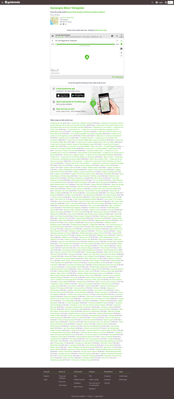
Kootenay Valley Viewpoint (72, 210)
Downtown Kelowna (117, 269)
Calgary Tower (68, 167)
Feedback (92, 389)
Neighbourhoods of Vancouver (79, 313)
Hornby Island (54, 349)
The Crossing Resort (65, 243)
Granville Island (82, 281)
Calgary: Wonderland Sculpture (68, 169)
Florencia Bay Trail (61, 343)
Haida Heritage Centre (110, 250)
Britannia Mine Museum (105, 313)
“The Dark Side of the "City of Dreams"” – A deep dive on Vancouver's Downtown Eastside (94, 163)
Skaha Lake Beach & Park (96, 262)
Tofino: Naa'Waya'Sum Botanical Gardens (81, 347)
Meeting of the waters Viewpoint (110, 216)
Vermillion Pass (94, 207)
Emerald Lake (99, 218)
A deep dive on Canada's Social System (108, 136)
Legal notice (99, 396)
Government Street (88, 320)
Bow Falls (80, 184)
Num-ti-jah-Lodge (86, 243)
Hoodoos (53, 195)
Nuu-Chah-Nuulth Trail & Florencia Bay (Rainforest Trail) (100, 341)
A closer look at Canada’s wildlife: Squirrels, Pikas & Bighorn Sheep (72, 144)
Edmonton (62, 165)
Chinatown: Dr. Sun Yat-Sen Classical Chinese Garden (87, 305)
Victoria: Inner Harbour (112, 317)
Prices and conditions (62, 377)
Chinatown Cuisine (107, 307)
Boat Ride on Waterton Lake (77, 178)
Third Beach (86, 301)
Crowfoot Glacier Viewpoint (83, 165)
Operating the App (56, 123)
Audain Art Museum (56, 317)
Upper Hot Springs (117, 184)
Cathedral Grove (55, 339)
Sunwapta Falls (78, 226)
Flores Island (109, 345)
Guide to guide (94, 379)
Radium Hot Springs (56, 212)
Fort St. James (103, 246)
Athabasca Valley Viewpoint (78, 231)
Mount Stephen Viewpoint (83, 216)
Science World (63, 281)
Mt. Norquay (111, 193)
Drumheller (107, 174)
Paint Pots (111, 210)
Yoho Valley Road (60, 216)
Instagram (107, 376)
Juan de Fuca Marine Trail (92, 334)
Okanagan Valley (88, 358)
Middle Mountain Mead (113, 351)
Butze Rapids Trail (96, 260)
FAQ (90, 376)
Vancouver (73, 277)
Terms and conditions (78, 396)
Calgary (52, 167)
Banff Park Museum (81, 182)
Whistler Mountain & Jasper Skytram (92, 233)
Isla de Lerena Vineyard (89, 351)
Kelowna (114, 260)
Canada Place (54, 286)
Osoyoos (54, 267)
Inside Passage (91, 252)
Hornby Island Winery (66, 351)
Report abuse (78, 386)
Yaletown (88, 286)
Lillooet (53, 256)
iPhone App (123, 379)
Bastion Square (109, 320)
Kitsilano (96, 288)
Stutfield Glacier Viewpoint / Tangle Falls (84, 224)
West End (53, 309)
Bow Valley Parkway (110, 195)
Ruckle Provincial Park (91, 328)
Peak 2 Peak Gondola (65, 356)
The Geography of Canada (80, 131)
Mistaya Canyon (94, 241)
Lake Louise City (60, 199)
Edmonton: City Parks (62, 191)
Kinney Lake (68, 246)
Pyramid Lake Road (61, 235)
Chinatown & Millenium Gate (97, 303)
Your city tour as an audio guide (94, 384)
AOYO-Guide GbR (68, 17)
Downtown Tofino (106, 343)
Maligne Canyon (102, 235)
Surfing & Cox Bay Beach (83, 343)
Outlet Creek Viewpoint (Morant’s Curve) (104, 197)
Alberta (114, 233)
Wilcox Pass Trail (90, 222)
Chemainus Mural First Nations (61, 332)
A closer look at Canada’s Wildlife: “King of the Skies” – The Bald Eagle (91, 146)
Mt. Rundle (74, 193)
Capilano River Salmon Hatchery (78, 294)
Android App (123, 376)
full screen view (101, 30)
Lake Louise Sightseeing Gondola (85, 199)
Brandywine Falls (95, 315)
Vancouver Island (77, 317)
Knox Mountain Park (58, 262)
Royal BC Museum (85, 353)
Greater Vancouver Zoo (102, 292)
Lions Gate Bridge (68, 301)
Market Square (55, 322)
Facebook (107, 379)
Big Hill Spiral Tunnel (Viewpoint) (95, 214)
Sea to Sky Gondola (74, 315)
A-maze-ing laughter (73, 303)
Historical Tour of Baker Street (88, 256)
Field (116, 214)
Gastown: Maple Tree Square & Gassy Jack (91, 273)
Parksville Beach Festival (84, 336)
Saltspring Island (55, 326)
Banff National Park (78, 180)
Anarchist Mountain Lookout (59, 269)
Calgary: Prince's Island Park (97, 169)
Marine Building (102, 294)
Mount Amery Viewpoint (102, 212)
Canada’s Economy (65, 138)
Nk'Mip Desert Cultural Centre (99, 267)
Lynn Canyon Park (100, 290)
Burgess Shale (117, 218)
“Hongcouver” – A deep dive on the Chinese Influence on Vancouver (72, 157)
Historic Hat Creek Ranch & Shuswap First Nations (100, 254)
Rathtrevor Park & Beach (59, 336)
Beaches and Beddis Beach (93, 326)
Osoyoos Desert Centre (73, 267)
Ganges (72, 326)
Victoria (94, 317)
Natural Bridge (81, 218)
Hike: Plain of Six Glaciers (95, 203)
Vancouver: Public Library (93, 279)
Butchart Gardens (103, 324)
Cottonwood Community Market (65, 258)
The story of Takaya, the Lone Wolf (66, 150)
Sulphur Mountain (97, 184)
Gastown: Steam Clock (86, 275)
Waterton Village (64, 186)
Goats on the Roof (107, 336)
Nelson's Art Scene (112, 256)
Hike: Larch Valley (94, 205)
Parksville (113, 334)
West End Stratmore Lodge (74, 309)
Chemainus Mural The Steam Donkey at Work (101, 330)
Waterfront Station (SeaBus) (60, 284)
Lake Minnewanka (89, 195)
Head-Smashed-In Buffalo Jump (89, 176)
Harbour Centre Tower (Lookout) (106, 281)
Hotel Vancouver (106, 284)
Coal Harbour (72, 286)
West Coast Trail (109, 347)
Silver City (105, 358)
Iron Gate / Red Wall (78, 212)
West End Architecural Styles (101, 309)
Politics (84, 136)
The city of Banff (98, 180)
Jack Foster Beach (69, 328)
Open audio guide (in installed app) (71, 102)
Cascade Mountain (92, 193)
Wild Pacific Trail (55, 341)
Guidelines (77, 383)
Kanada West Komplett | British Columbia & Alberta (85, 12)
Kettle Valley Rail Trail (98, 226)
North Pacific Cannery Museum (72, 260)
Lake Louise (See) (64, 201)
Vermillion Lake (70, 195)
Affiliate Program (79, 379)
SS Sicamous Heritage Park (76, 265)
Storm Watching (91, 345)
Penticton (77, 262)
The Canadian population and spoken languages (86, 133)
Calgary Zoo (59, 174)
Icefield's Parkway (81, 220)
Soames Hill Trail (96, 269)
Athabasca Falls (70, 229)
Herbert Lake (69, 239)
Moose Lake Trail (85, 237)
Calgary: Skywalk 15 (114, 167)
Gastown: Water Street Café (59, 273)
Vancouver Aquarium (71, 296)
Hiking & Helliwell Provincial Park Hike (108, 349)
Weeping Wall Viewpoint (103, 220)
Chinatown (72, 322)
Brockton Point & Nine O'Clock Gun (61, 298)
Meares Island (54, 347)
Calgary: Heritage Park (109, 172)
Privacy (90, 396)
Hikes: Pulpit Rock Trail (91, 258)
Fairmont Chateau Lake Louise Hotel (91, 201)
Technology (62, 385)
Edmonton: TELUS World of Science (89, 191)
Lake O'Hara (72, 214)
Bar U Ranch (99, 178)
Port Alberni (73, 339)
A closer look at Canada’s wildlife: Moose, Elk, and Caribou (95, 142)
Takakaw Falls (63, 218)
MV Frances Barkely (92, 339)
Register (46, 376)
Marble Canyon (95, 210)
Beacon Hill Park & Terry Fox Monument (97, 322)
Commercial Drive (79, 288)
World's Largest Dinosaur (75, 188)
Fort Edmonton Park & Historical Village (104, 188)
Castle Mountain (77, 197)
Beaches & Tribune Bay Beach (78, 349)
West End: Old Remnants (91, 311)
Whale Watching (55, 345)
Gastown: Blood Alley (108, 271)
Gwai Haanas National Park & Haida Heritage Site (78, 250)
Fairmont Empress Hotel (66, 320)
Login (45, 379)
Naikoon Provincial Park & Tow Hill (66, 252)
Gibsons (80, 269)
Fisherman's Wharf (82, 324)
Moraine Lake (117, 203)
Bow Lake (102, 239)
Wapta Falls (62, 220)
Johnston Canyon (57, 197)
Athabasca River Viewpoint (92, 229)
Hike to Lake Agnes (72, 203)
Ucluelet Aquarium (65, 353)
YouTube (107, 383)
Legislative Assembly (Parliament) (111, 353)
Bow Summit (105, 243)
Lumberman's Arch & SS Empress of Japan (96, 298)
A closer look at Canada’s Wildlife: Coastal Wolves (101, 148)
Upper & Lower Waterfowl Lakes (69, 241)
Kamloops (72, 254)
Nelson (67, 256)
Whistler (111, 315)
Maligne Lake (66, 237)
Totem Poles (90, 296)
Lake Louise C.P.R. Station (113, 199)
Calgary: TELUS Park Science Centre (83, 174)
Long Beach (73, 345)
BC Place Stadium (116, 279)
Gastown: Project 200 (85, 271)
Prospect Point (104, 301)
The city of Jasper (102, 231)
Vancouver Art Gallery (85, 284)
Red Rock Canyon (84, 186)
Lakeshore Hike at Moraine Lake (69, 205)
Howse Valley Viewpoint (115, 241)
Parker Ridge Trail (70, 222)
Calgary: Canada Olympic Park (83, 172)
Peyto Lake (117, 239)
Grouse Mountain (80, 292)
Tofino (72, 341)
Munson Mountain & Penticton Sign (105, 265)
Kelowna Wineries (64, 271)
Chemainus (74, 330)
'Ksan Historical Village (84, 248)
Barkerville (65, 248)
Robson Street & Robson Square (96, 277)
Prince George (85, 246)
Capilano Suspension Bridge (77, 290)
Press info (62, 381)
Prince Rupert (105, 248)
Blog (75, 376)
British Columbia (68, 358)
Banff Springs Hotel (102, 182)
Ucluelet (110, 339)
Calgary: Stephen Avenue (90, 167)
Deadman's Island (108, 296)
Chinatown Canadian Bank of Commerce (78, 307)
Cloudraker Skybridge (88, 356)
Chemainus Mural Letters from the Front (93, 332)
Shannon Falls (54, 315)
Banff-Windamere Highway (72, 207)
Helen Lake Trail (105, 165)
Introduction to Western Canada (81, 123)
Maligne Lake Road (82, 235)
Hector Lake (86, 239)
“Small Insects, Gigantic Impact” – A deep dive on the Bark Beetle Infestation (89, 155)
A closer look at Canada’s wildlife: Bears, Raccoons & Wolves (86, 140)
